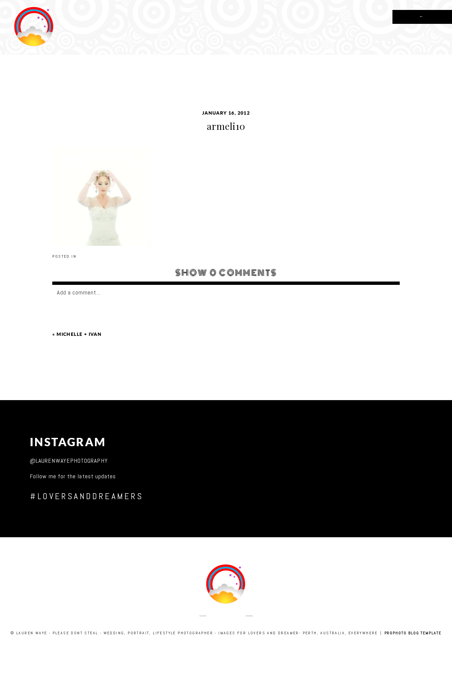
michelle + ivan (79, 334)
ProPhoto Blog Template (412, 633)
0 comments (226, 273)
